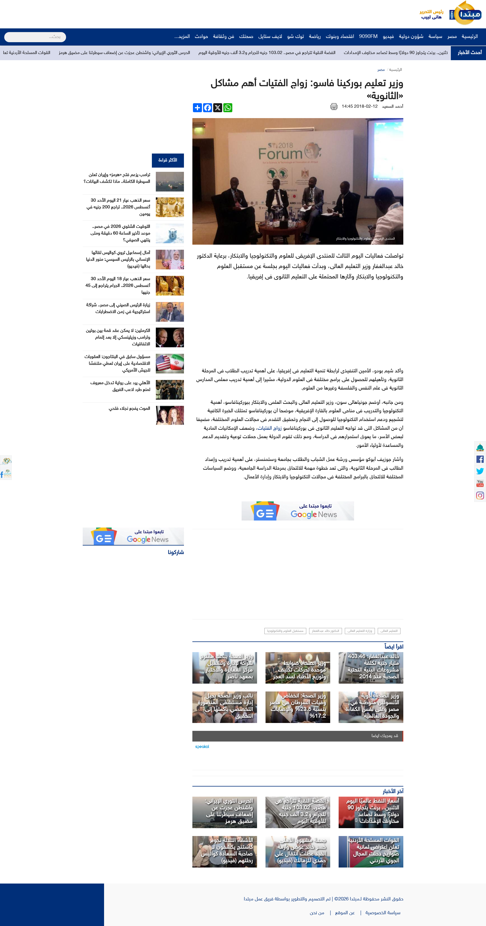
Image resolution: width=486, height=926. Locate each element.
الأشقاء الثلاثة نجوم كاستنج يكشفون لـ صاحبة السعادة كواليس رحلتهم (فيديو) (227, 850)
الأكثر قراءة (168, 160)
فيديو (388, 37)
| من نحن (322, 913)
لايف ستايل (270, 37)
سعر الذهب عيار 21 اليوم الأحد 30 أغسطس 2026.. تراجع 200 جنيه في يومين (118, 207)
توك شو (295, 37)
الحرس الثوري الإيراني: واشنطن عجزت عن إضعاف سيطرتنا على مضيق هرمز (174, 53)
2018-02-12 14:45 (360, 106)
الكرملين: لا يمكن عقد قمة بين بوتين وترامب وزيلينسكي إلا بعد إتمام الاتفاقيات (118, 337)
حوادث (201, 37)
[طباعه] (334, 106)
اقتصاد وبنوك (340, 37)
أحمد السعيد (392, 106)
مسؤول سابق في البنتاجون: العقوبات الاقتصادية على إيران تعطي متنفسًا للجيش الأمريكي (117, 363)
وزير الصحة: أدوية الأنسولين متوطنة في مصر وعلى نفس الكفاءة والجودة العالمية (372, 706)
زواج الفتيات (270, 428)
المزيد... (182, 37)
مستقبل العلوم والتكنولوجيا (285, 631)
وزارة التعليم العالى (360, 631)
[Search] (6, 33)
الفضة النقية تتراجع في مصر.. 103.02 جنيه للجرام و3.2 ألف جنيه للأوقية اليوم (316, 53)
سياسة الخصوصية (384, 913)
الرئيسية (470, 37)
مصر (452, 37)
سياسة (435, 37)
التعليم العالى (389, 631)
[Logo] (428, 12)
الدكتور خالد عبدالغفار (325, 631)
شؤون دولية (411, 37)
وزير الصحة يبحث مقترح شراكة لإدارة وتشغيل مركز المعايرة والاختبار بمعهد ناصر (226, 666)
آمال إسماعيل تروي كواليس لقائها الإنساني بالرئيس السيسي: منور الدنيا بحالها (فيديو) (118, 259)
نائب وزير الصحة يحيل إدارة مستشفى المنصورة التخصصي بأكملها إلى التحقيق (225, 706)
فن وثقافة (223, 37)
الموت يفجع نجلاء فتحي (129, 408)
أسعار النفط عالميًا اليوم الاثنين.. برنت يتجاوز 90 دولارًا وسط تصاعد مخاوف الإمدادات (372, 811)
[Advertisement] (105, 12)
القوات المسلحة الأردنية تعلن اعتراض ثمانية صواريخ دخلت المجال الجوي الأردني (373, 850)
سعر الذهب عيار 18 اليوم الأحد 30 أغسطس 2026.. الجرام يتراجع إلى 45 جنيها (118, 285)
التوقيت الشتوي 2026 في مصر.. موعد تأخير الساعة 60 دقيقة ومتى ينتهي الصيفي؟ (120, 233)
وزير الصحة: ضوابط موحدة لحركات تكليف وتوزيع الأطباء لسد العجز (299, 670)
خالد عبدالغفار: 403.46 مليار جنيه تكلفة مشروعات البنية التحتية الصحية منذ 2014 (373, 666)
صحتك (246, 37)
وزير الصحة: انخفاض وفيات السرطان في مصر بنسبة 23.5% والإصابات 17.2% (298, 706)
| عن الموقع (350, 913)
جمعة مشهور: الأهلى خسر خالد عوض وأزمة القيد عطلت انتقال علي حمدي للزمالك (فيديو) (300, 850)
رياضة (315, 37)
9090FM (368, 37)
